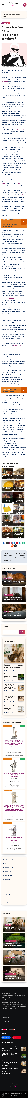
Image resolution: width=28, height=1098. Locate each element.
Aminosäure (20, 183)
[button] (2, 1095)
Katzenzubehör (7, 891)
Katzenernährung (8, 867)
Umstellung (12, 298)
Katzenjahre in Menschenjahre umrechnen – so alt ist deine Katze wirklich (14, 583)
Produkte (5, 899)
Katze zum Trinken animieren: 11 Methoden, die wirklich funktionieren (13, 945)
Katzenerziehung (8, 871)
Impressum (6, 1021)
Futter (4, 863)
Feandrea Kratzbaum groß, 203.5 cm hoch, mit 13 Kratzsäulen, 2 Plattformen (14, 775)
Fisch (23, 195)
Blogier (22, 1093)
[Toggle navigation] (2, 5)
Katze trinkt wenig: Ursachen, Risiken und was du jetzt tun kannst (13, 978)
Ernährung (4, 81)
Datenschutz (6, 1017)
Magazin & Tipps (7, 895)
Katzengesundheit (8, 875)
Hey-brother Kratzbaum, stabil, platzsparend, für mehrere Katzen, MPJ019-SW (14, 839)
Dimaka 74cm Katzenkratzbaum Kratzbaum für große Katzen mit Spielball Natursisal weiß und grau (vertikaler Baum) (14, 742)
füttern (8, 145)
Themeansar (13, 1095)
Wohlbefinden (17, 345)
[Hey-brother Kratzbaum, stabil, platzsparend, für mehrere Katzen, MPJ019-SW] (14, 830)
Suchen (5, 626)
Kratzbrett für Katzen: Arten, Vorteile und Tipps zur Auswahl (13, 667)
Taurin (3, 183)
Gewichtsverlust (20, 129)
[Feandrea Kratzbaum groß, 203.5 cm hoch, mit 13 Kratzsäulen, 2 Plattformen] (14, 766)
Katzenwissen (6, 23)
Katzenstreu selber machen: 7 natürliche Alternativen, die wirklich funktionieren (14, 961)
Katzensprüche (7, 883)
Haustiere (6, 284)
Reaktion (15, 307)
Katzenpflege (6, 879)
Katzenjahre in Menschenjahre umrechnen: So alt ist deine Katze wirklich (14, 616)
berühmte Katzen (8, 859)
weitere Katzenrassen (9, 903)
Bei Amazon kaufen (14, 750)
